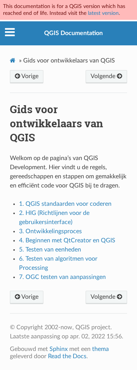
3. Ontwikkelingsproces (50, 231)
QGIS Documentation (73, 33)
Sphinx (58, 349)
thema (100, 349)
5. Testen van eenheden (50, 250)
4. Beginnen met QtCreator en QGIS (67, 240)
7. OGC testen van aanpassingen (62, 277)
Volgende (104, 76)
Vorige (29, 76)
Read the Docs (67, 356)
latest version (103, 13)
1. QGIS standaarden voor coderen (65, 204)
